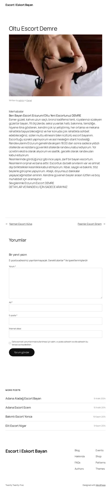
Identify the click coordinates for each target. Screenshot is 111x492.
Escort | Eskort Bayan (19, 5)
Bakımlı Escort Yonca (18, 416)
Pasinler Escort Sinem (90, 223)
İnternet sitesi (15, 328)
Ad (11, 302)
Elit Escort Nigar (15, 425)
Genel (29, 100)
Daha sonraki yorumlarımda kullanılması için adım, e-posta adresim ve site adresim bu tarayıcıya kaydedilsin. (50, 343)
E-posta (13, 315)
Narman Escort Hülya (20, 223)
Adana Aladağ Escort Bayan (23, 398)
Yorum (12, 266)
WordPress (101, 485)
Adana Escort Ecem (18, 407)
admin (21, 100)
